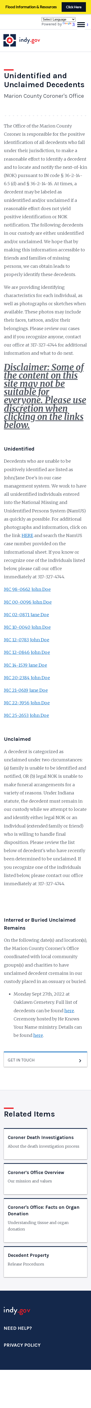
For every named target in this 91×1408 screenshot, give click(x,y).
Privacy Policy (22, 1345)
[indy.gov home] (26, 40)
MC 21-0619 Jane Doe (26, 690)
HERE (27, 535)
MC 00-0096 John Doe (28, 602)
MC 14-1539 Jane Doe (25, 665)
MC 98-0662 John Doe (27, 589)
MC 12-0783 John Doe (26, 640)
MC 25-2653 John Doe (26, 715)
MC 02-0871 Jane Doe (26, 614)
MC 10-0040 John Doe (27, 627)
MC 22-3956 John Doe (27, 703)
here (69, 1010)
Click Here (74, 7)
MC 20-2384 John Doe (27, 677)
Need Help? (18, 1328)
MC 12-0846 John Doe (27, 652)
